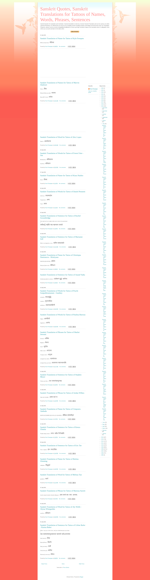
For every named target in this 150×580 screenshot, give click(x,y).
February (104, 430)
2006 (102, 453)
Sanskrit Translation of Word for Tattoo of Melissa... (104, 377)
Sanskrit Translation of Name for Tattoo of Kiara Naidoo (61, 175)
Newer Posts (44, 563)
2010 (102, 445)
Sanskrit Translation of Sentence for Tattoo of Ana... (104, 247)
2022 (102, 92)
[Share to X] (71, 46)
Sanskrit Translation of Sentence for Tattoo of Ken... (104, 338)
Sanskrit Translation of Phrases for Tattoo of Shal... (104, 286)
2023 (102, 90)
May (103, 424)
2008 (102, 449)
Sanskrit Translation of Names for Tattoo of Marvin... (104, 144)
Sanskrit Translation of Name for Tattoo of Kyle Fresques (62, 38)
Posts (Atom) (66, 567)
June (103, 422)
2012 (102, 441)
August (104, 120)
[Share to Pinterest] (74, 46)
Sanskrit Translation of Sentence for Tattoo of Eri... (104, 351)
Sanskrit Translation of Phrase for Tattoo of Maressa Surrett (62, 491)
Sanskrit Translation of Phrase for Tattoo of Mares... (104, 390)
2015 (102, 106)
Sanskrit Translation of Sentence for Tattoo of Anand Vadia (62, 275)
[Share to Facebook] (73, 46)
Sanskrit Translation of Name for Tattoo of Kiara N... (104, 183)
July (103, 123)
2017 (102, 102)
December (104, 107)
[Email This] (68, 46)
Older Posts (81, 563)
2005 (102, 455)
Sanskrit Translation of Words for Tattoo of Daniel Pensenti (62, 192)
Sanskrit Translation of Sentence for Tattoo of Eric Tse (61, 445)
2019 (102, 98)
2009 (102, 447)
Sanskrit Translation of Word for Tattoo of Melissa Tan (61, 475)
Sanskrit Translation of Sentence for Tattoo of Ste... (104, 299)
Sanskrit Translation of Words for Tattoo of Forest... (104, 170)
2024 (102, 88)
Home (63, 563)
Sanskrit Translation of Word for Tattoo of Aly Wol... (104, 402)
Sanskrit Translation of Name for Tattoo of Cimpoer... (104, 325)
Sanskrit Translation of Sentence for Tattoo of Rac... (104, 209)
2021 (102, 94)
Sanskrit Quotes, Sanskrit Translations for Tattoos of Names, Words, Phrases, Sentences (72, 14)
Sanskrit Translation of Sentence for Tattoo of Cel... (104, 414)
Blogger (81, 577)
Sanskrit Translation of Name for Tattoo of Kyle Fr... (104, 131)
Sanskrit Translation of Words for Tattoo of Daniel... (104, 196)
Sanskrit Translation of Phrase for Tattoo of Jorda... (104, 312)
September (104, 117)
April (103, 426)
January (104, 433)
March (104, 428)
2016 (102, 104)
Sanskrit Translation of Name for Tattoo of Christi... (104, 234)
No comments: (62, 46)
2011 (102, 443)
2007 (102, 451)
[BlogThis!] (70, 46)
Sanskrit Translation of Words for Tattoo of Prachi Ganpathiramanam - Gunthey (59, 292)
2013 (102, 439)
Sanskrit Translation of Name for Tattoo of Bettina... (104, 364)
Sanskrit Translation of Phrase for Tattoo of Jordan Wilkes (62, 393)
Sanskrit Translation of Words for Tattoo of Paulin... (104, 273)
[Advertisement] (63, 64)
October (104, 114)
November (104, 111)
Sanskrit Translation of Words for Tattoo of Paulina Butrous (62, 315)
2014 (102, 437)
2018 (102, 100)
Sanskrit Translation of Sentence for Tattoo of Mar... (104, 221)
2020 (102, 96)
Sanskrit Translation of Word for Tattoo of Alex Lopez (60, 137)
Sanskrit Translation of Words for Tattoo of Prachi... (104, 260)
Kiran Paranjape (94, 89)
